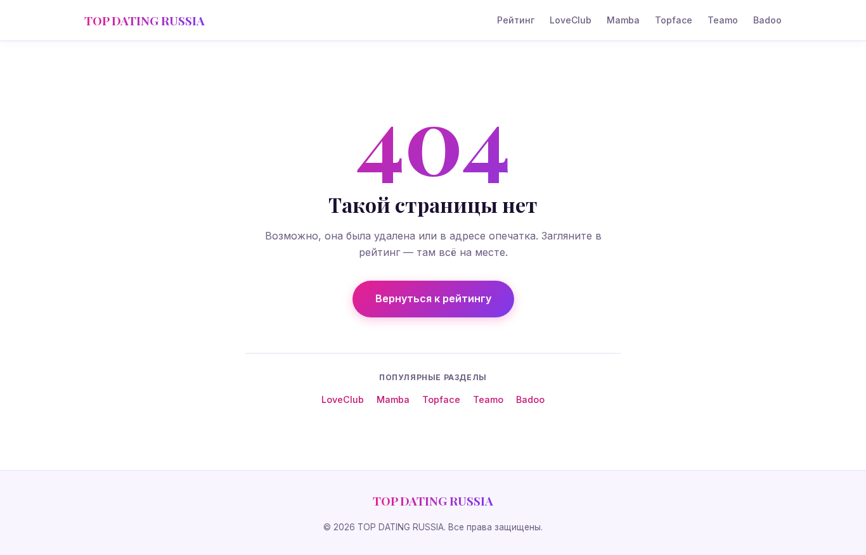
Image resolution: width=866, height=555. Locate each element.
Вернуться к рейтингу (433, 298)
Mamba (623, 20)
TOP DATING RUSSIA (144, 20)
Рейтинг (515, 20)
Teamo (723, 20)
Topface (673, 20)
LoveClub (570, 20)
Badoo (767, 20)
